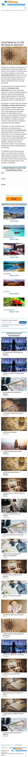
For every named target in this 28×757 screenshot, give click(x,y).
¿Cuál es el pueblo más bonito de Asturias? (12, 733)
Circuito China (7, 291)
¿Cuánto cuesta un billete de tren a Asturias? (12, 575)
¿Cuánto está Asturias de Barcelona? (13, 413)
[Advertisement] (14, 26)
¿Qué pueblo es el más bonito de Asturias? (12, 393)
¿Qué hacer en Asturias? (10, 432)
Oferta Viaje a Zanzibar (9, 237)
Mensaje (3, 184)
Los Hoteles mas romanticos (10, 255)
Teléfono (3, 178)
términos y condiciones (17, 195)
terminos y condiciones (14, 325)
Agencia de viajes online (7, 745)
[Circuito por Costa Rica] (14, 302)
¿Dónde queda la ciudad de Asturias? (13, 713)
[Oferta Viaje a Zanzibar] (14, 231)
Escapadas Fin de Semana (10, 219)
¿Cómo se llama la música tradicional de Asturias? (13, 634)
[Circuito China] (14, 282)
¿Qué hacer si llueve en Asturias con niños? (13, 693)
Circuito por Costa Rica (9, 310)
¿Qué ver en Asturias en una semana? (13, 654)
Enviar (14, 199)
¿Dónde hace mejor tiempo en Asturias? (11, 473)
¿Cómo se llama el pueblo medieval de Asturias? (13, 494)
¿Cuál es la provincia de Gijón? (11, 674)
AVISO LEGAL (18, 745)
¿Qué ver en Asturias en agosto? (12, 595)
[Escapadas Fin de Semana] (14, 214)
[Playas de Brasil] (14, 266)
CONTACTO (4, 747)
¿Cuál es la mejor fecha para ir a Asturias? (12, 514)
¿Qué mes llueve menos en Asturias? (13, 535)
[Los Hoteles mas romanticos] (14, 249)
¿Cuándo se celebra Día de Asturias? (13, 615)
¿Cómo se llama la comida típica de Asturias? (13, 353)
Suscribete (22, 322)
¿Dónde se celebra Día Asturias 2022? (13, 373)
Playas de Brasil (7, 273)
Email (2, 173)
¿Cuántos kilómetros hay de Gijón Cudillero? (12, 452)
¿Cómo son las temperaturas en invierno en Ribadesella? (12, 554)
